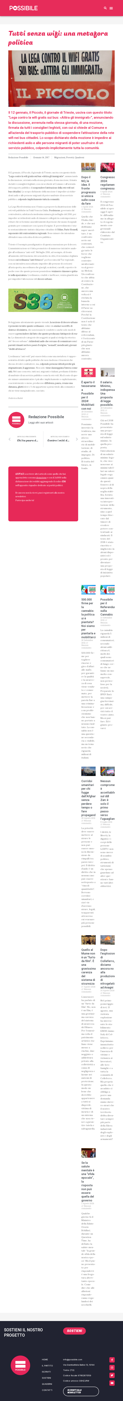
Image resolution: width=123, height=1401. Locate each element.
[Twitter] (112, 1375)
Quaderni (79, 157)
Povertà (70, 157)
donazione (41, 477)
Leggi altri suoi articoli (40, 422)
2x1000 (57, 477)
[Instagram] (112, 1367)
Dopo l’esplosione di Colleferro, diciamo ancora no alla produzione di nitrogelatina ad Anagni (109, 968)
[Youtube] (112, 1383)
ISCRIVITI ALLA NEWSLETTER (36, 508)
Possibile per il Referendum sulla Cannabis (108, 607)
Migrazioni (59, 157)
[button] (105, 8)
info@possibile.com (72, 1359)
